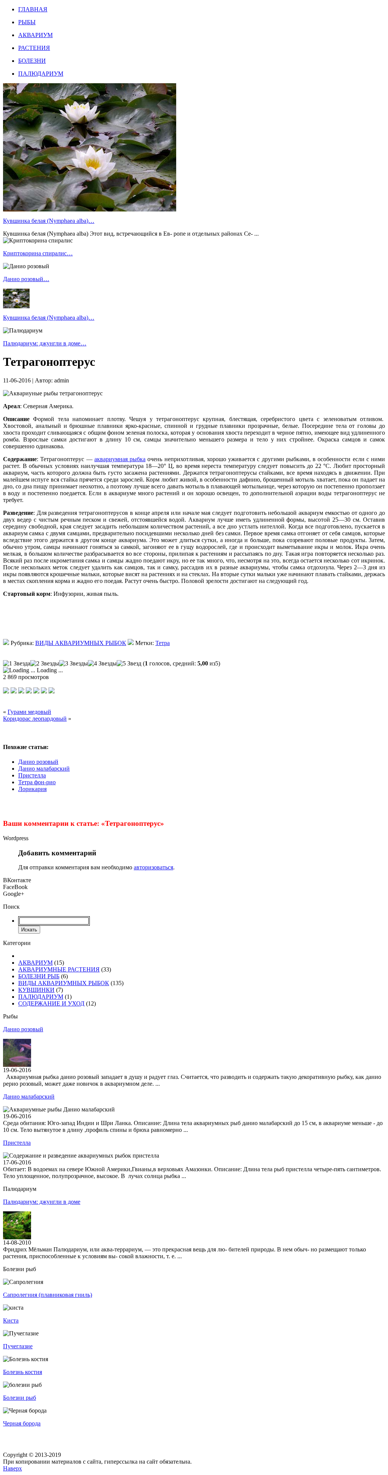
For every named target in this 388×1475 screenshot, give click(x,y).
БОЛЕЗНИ (32, 61)
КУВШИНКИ (36, 990)
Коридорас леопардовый (35, 718)
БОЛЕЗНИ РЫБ (38, 976)
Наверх (12, 1468)
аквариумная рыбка (120, 459)
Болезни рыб (19, 1397)
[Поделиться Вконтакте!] (44, 691)
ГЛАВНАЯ (32, 9)
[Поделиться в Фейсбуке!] (29, 691)
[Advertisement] (91, 621)
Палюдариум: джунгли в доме (41, 1201)
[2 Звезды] (44, 663)
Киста (11, 1320)
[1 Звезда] (16, 663)
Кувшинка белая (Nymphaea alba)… (48, 221)
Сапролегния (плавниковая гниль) (47, 1295)
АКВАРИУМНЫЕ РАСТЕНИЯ (59, 969)
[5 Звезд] (129, 663)
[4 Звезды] (102, 663)
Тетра (162, 643)
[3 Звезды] (73, 663)
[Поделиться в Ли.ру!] (21, 691)
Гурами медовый (29, 712)
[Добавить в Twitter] (14, 691)
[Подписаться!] (6, 691)
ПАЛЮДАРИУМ (40, 73)
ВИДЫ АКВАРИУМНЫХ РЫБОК (80, 643)
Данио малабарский (44, 768)
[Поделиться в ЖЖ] (36, 691)
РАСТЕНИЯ (34, 48)
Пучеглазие (18, 1346)
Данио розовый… (26, 279)
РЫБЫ (27, 22)
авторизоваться (153, 867)
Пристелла (32, 775)
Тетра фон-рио (37, 782)
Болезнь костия (22, 1372)
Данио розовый (38, 761)
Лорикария (32, 789)
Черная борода (22, 1423)
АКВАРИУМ (35, 35)
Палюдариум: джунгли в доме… (44, 343)
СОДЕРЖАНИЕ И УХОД (51, 1003)
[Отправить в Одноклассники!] (51, 691)
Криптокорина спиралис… (38, 253)
